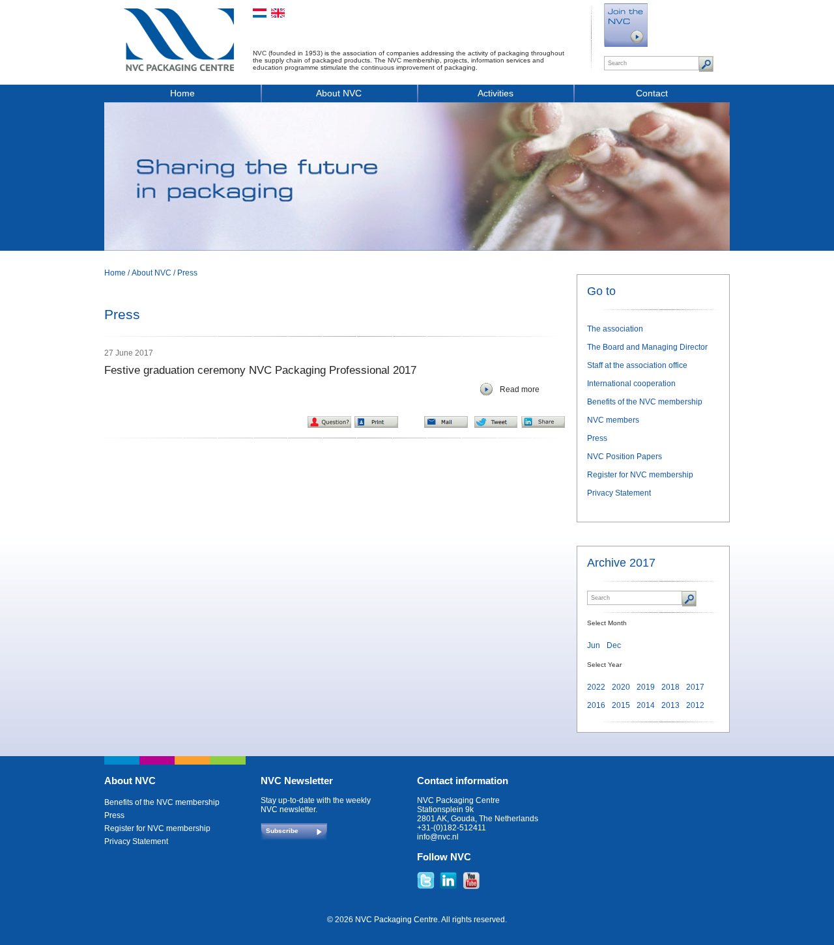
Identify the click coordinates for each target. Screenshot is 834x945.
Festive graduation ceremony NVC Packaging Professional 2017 (260, 370)
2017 (695, 687)
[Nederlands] (259, 13)
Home (182, 93)
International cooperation (631, 383)
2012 (695, 705)
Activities (495, 93)
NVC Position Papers (624, 456)
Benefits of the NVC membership (644, 401)
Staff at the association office (637, 365)
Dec (614, 645)
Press (187, 272)
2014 (646, 705)
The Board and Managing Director (647, 347)
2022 (596, 687)
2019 (646, 687)
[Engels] (278, 13)
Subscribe (282, 830)
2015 (621, 705)
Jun (593, 645)
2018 (670, 687)
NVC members (613, 420)
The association (615, 328)
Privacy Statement (619, 493)
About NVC (339, 93)
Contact (652, 93)
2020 (621, 687)
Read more (519, 389)
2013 (670, 705)
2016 (596, 705)
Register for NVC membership (640, 474)
